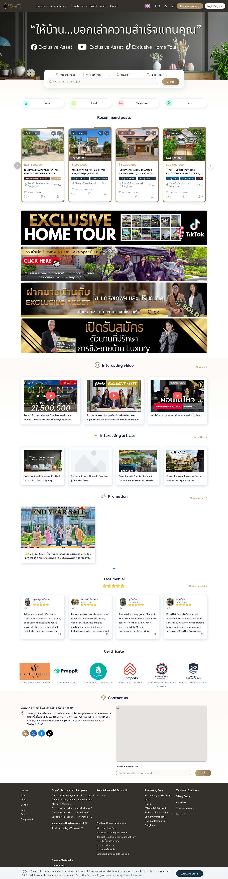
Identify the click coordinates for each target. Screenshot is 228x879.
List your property (190, 5)
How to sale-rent (185, 808)
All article (199, 436)
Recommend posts (58, 5)
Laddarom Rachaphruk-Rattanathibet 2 (72, 816)
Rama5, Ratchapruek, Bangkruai (69, 790)
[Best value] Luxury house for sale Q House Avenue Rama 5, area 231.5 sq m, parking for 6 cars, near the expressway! (42, 171)
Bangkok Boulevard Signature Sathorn (116, 836)
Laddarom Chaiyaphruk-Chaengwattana (72, 799)
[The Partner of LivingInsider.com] (98, 671)
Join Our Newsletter (127, 766)
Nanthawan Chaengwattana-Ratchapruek (73, 795)
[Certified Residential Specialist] (193, 671)
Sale (23, 795)
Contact (114, 5)
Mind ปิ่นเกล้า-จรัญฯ (106, 828)
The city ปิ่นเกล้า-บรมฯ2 (107, 840)
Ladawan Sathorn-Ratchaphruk (112, 853)
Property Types (78, 5)
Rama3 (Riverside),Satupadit (112, 790)
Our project (27, 819)
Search (170, 81)
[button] (223, 46)
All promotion (197, 497)
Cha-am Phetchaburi (63, 860)
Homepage (41, 5)
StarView (100, 795)
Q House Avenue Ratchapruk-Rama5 (70, 812)
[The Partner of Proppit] (66, 671)
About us (181, 802)
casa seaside (58, 865)
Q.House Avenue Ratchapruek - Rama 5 (72, 808)
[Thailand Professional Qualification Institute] (161, 671)
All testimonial (197, 586)
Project (93, 5)
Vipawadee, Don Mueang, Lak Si (69, 822)
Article (103, 5)
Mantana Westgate (62, 803)
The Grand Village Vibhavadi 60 (67, 828)
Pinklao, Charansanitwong (111, 822)
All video (200, 366)
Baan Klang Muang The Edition (112, 832)
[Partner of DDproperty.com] (130, 671)
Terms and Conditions (187, 790)
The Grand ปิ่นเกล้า (105, 849)
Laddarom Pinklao (105, 845)
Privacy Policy (183, 796)
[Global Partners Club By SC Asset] (35, 671)
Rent (23, 799)
